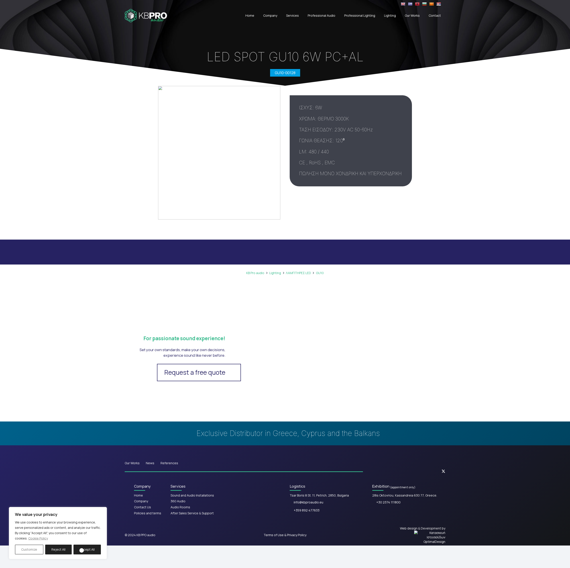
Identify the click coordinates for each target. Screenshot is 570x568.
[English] (403, 4)
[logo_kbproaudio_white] (146, 15)
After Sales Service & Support (192, 513)
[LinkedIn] (430, 471)
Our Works (132, 463)
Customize (29, 549)
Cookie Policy (38, 538)
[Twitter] (443, 471)
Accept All (87, 549)
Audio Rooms (180, 507)
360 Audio (178, 501)
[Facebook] (403, 471)
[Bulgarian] (424, 4)
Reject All (58, 549)
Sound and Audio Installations (192, 495)
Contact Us (142, 507)
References (169, 463)
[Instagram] (417, 471)
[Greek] (410, 4)
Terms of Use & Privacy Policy (285, 535)
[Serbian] (438, 4)
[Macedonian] (431, 4)
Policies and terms (147, 513)
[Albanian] (417, 4)
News (150, 463)
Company (141, 501)
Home (138, 495)
